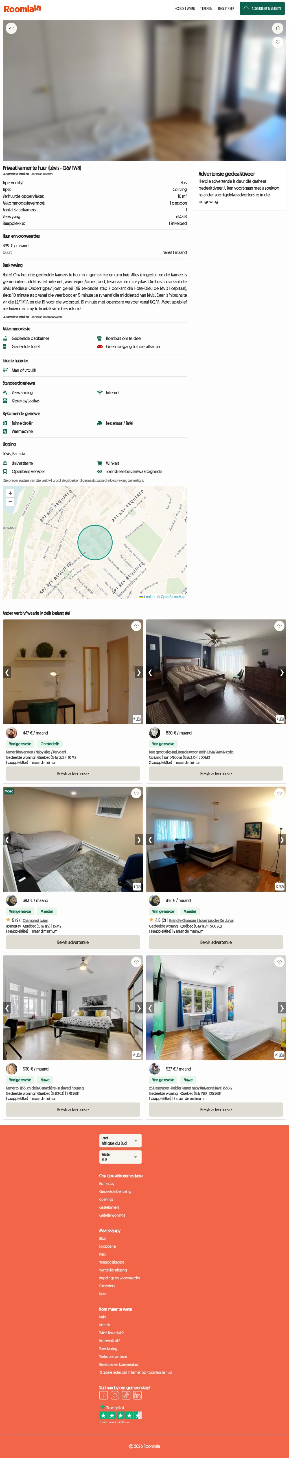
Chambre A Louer (35, 920)
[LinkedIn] (137, 1396)
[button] (10, 493)
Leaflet (148, 596)
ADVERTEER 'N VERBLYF (266, 8)
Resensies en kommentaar (119, 1364)
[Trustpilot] (120, 1422)
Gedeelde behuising (115, 1191)
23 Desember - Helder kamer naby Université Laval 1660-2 (190, 1088)
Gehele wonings (112, 1215)
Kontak (104, 1325)
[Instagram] (115, 1396)
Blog (102, 1238)
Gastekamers (109, 1207)
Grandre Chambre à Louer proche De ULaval (201, 920)
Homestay (106, 1184)
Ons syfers (107, 1286)
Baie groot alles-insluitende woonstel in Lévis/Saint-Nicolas (191, 752)
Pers (102, 1254)
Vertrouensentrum (113, 1357)
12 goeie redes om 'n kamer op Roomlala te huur (135, 1372)
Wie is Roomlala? (111, 1333)
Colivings (106, 1199)
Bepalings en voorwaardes (119, 1278)
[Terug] (11, 35)
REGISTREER (226, 8)
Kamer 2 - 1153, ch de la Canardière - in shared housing (45, 1088)
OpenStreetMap (173, 596)
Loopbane (107, 1246)
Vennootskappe (111, 1262)
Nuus (102, 1294)
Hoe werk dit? (110, 1341)
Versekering (108, 1349)
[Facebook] (103, 1396)
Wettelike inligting (113, 1270)
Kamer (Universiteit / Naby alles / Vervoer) (36, 752)
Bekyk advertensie (73, 773)
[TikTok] (126, 1396)
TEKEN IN (206, 8)
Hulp (102, 1317)
